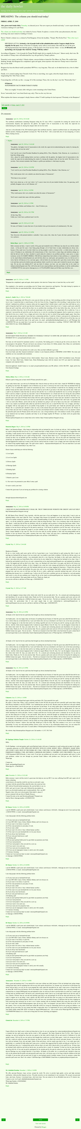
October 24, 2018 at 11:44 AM (32, 739)
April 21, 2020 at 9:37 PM (26, 243)
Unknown (8, 697)
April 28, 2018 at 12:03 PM (26, 167)
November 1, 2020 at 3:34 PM (28, 1070)
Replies (10, 141)
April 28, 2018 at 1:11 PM (21, 279)
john (7, 775)
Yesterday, (24, 25)
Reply (7, 136)
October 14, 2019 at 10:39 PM (20, 923)
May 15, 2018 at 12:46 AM (18, 544)
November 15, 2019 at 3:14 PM (22, 981)
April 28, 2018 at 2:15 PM (25, 203)
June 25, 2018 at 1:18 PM (19, 697)
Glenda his (9, 1020)
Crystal (8, 544)
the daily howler (12, 6)
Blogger (44, 1127)
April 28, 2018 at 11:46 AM (26, 144)
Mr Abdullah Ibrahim (12, 1070)
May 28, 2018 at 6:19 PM (21, 612)
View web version (40, 1123)
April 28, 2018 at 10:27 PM (26, 212)
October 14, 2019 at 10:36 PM (20, 807)
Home (40, 1119)
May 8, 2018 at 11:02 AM (22, 377)
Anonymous (9, 981)
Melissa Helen (10, 377)
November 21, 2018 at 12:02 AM (18, 775)
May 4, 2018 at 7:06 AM (23, 297)
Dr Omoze (9, 807)
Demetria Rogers (11, 427)
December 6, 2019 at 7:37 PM (21, 1020)
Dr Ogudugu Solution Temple (15, 739)
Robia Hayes (14, 243)
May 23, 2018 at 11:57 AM (18, 588)
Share (4, 108)
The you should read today (12, 32)
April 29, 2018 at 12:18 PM (26, 232)
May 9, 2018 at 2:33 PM (23, 427)
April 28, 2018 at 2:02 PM (25, 190)
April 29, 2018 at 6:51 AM (25, 223)
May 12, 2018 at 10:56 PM (21, 506)
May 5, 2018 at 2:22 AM (20, 333)
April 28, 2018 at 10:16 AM (21, 119)
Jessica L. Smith (11, 297)
